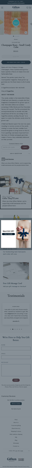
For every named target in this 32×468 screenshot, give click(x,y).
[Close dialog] (30, 221)
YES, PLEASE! (8, 234)
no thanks (8, 236)
